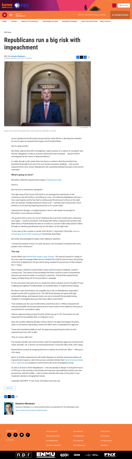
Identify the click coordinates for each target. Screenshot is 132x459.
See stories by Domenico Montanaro (31, 410)
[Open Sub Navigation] (8, 21)
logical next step (54, 180)
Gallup (51, 317)
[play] (4, 15)
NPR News (7, 32)
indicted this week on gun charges (40, 256)
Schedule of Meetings (53, 445)
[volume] (11, 15)
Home (4, 21)
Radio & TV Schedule (29, 21)
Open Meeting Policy (53, 436)
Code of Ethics (105, 431)
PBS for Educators (90, 21)
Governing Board (51, 431)
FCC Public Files (78, 440)
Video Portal (105, 21)
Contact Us (104, 445)
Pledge (14, 21)
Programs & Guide (50, 21)
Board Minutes (78, 431)
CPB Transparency (79, 445)
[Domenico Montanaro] (8, 408)
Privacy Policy (105, 436)
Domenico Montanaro (18, 56)
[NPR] (23, 454)
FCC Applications (78, 436)
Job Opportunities (106, 440)
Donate (124, 5)
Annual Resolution (52, 440)
